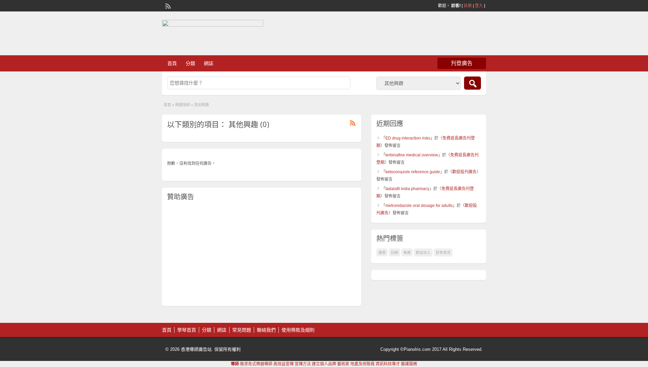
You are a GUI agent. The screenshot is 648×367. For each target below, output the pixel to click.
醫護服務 (409, 364)
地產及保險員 (362, 364)
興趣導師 (182, 105)
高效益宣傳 (283, 364)
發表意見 (443, 252)
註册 (468, 5)
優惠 (382, 252)
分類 (190, 63)
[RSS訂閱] (167, 5)
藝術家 (343, 364)
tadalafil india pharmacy (407, 188)
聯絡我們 (266, 330)
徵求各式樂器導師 (256, 364)
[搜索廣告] (472, 83)
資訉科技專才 (388, 364)
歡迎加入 (423, 252)
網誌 (208, 63)
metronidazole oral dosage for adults (419, 205)
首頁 (172, 63)
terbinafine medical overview (411, 155)
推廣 (407, 252)
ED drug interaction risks (407, 138)
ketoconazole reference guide (412, 172)
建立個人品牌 (324, 364)
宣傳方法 (303, 364)
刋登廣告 (462, 63)
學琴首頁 (186, 330)
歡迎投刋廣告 (464, 172)
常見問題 (241, 330)
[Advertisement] (261, 254)
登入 (479, 5)
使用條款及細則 (298, 330)
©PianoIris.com (415, 349)
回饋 (394, 252)
